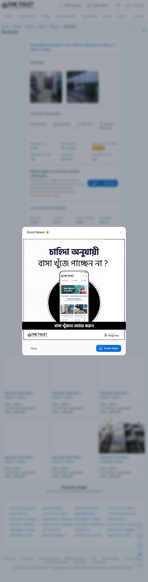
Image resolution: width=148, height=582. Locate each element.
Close (33, 348)
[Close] (120, 232)
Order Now (111, 348)
